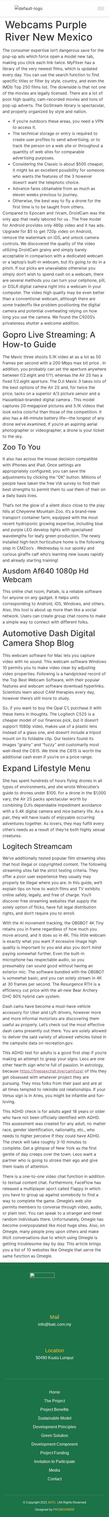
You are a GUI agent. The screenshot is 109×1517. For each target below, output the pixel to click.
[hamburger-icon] (100, 8)
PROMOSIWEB (63, 1509)
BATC (52, 1502)
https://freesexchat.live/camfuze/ (51, 1071)
